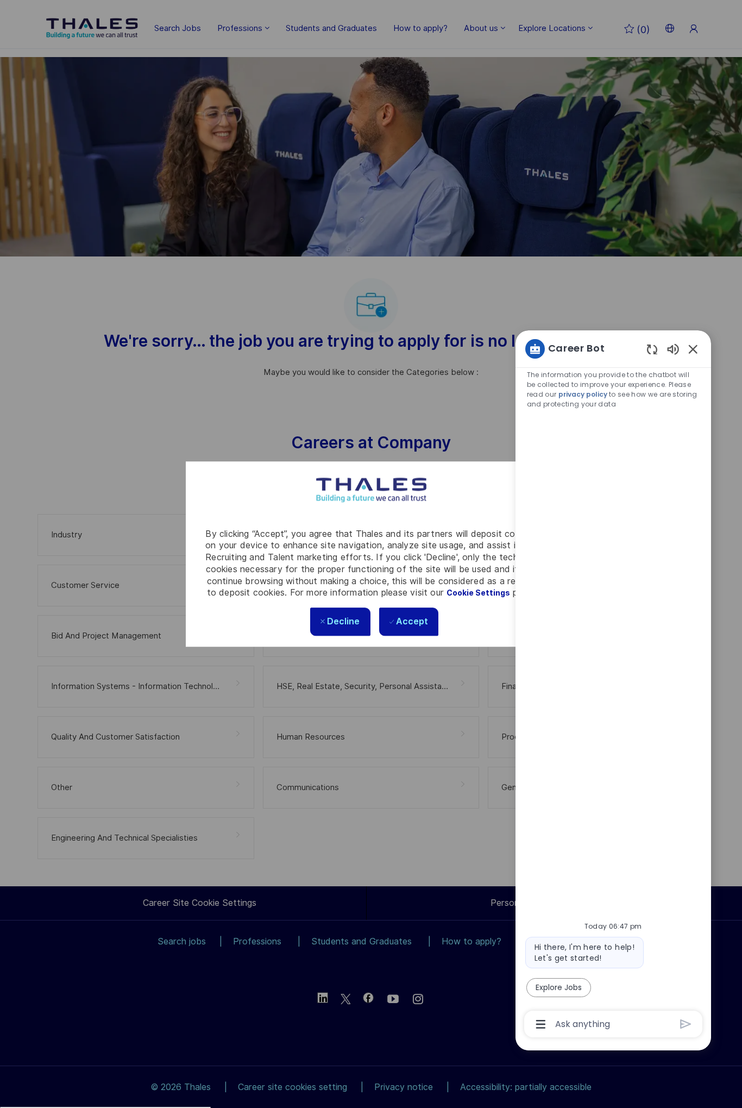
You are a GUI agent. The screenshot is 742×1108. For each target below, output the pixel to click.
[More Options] (541, 1024)
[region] (613, 685)
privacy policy (582, 394)
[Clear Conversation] (652, 349)
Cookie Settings (478, 593)
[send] (686, 1024)
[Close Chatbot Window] (693, 348)
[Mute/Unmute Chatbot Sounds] (673, 348)
